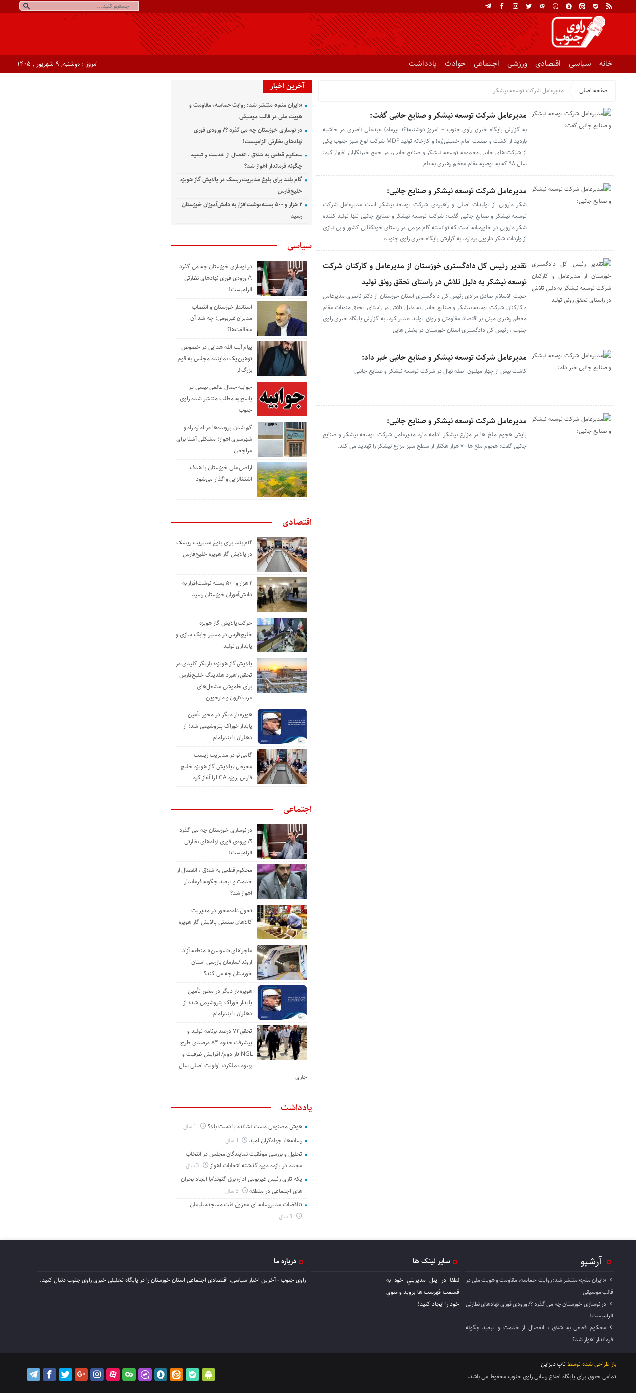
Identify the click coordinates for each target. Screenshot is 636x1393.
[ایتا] (582, 6)
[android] (208, 1374)
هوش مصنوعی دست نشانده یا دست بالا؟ (255, 1126)
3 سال (193, 1165)
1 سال (190, 1126)
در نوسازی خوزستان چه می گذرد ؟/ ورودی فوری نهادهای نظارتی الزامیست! (215, 278)
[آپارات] (542, 6)
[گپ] (555, 6)
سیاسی (580, 63)
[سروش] (568, 6)
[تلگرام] (488, 6)
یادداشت (423, 63)
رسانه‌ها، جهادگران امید (275, 1140)
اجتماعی (486, 63)
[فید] (609, 6)
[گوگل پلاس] (81, 1374)
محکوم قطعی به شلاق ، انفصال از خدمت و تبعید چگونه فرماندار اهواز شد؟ (215, 881)
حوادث (455, 63)
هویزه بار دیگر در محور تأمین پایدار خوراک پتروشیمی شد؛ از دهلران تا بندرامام (217, 726)
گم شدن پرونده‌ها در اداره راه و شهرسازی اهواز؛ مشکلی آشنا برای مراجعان (214, 439)
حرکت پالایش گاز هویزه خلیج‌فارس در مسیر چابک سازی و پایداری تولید (214, 635)
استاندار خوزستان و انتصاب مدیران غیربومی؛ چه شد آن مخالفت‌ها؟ (221, 318)
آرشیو (591, 1261)
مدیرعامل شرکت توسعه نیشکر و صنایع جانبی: (457, 191)
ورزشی (517, 63)
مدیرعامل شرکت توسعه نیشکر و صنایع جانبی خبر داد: (444, 357)
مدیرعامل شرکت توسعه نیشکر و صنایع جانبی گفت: (448, 115)
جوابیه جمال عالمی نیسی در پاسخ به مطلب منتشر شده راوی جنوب (216, 399)
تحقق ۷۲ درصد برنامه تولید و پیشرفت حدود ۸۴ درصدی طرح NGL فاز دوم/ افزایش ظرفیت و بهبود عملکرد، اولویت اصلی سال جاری (243, 1054)
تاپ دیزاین (553, 1364)
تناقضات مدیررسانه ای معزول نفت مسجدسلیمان (246, 1204)
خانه (605, 63)
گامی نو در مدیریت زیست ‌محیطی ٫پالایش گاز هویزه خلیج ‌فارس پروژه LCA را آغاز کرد (216, 766)
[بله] (595, 6)
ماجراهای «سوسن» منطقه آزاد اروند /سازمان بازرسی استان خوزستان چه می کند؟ (217, 962)
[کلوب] (129, 1374)
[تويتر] (528, 6)
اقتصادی (548, 63)
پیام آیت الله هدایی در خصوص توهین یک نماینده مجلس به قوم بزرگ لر (215, 358)
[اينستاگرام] (515, 6)
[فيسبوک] (501, 6)
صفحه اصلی (593, 90)
